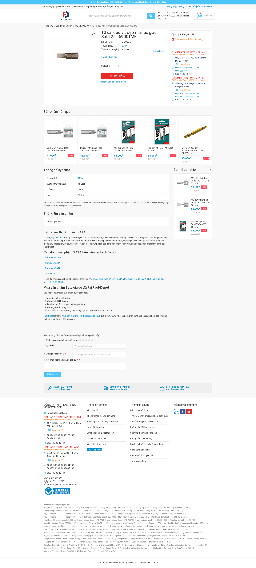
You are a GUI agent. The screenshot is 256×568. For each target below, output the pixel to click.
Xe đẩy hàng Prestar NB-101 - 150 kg (85, 511)
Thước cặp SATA (52, 268)
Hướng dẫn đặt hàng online (142, 427)
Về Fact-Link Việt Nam (97, 444)
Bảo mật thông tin (95, 427)
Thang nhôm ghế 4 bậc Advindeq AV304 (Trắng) (172, 539)
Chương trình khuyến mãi (141, 455)
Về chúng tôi (92, 410)
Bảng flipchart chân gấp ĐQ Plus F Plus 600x (128, 536)
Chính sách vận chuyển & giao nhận (146, 444)
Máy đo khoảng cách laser (88, 508)
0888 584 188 (177, 16)
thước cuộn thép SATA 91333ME (108, 279)
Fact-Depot (49, 316)
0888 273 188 (163, 12)
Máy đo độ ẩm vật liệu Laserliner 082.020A (141, 526)
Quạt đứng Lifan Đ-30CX (120, 542)
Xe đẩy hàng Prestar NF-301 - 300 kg (117, 511)
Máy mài (58, 508)
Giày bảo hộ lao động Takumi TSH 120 (59, 551)
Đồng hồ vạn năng (108, 508)
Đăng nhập (172, 6)
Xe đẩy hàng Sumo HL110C (170, 511)
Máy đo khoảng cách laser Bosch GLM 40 (135, 514)
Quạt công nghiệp (100, 542)
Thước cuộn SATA (53, 257)
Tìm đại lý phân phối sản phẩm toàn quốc (149, 416)
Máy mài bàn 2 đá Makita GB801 (176, 529)
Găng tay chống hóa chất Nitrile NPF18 (107, 545)
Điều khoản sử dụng (139, 410)
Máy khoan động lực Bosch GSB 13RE (133, 517)
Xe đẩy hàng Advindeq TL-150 (176, 508)
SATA (80, 178)
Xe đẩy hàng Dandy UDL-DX (145, 511)
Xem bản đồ (184, 64)
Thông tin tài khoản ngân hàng (101, 416)
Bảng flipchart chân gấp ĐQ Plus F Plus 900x (90, 536)
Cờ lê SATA (50, 273)
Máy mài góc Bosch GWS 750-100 (120, 520)
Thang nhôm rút (200, 539)
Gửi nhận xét (52, 374)
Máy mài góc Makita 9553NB (97, 529)
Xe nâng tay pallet (141, 508)
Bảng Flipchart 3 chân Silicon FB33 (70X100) (62, 539)
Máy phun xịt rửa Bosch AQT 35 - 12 (184, 520)
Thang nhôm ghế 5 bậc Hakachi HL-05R (98, 539)
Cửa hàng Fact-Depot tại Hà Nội (101, 433)
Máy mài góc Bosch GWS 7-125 (91, 520)
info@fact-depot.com (202, 6)
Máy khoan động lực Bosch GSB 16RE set (168, 517)
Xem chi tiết (158, 51)
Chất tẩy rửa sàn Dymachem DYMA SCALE (178, 526)
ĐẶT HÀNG (119, 75)
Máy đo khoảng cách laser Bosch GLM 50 (172, 514)
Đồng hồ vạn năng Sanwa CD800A (57, 523)
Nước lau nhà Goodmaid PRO (149, 523)
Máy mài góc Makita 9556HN (123, 529)
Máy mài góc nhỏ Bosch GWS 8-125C (152, 520)
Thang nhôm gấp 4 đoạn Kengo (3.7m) (75, 542)
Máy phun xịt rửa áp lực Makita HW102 (87, 532)
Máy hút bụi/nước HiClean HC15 (56, 536)
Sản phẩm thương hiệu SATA (64, 232)
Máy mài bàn (69, 508)
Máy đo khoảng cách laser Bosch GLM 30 (99, 514)
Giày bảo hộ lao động (156, 545)
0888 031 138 (177, 13)
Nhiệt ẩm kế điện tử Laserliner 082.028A (106, 526)
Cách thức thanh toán (97, 438)
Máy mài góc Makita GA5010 (149, 529)
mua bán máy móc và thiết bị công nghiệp (81, 316)
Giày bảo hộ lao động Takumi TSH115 (179, 548)
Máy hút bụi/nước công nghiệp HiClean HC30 (183, 532)
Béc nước (92, 551)
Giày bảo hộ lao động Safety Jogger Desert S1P (102, 548)
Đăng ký (183, 6)
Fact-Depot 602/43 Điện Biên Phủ (102, 421)
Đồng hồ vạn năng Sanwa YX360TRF (88, 523)
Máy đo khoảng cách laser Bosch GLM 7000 (98, 517)
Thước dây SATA (52, 263)
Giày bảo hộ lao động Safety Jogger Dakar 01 (62, 548)
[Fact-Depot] (66, 15)
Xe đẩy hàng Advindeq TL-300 (56, 511)
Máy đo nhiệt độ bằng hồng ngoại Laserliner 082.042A (186, 523)
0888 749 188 (163, 16)
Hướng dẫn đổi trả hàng (141, 438)
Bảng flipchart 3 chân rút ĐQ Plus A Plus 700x (167, 536)
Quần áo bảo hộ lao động (135, 545)
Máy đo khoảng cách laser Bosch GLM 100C (62, 514)
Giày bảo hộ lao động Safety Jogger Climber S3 (142, 548)
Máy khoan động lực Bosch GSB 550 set (60, 520)
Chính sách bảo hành (140, 450)
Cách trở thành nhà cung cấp (143, 433)
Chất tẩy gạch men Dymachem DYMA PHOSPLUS (64, 529)
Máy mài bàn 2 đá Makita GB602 (57, 532)
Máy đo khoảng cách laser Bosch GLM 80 (60, 517)
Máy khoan (48, 508)
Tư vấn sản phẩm (138, 461)
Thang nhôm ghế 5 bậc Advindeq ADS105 (133, 539)
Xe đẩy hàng (156, 508)
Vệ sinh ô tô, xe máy (106, 551)
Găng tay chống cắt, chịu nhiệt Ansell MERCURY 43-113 (66, 545)
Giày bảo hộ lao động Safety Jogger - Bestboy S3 (187, 545)
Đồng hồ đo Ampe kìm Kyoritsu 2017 (120, 523)
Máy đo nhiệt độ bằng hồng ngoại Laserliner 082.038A (65, 526)
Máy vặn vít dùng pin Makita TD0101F (120, 532)
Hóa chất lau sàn (125, 508)
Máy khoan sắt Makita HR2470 (150, 532)
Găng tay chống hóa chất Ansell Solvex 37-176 (151, 542)
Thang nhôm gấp (50, 542)
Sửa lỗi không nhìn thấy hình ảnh (145, 421)
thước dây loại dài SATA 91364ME (140, 279)
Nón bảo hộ (81, 551)
